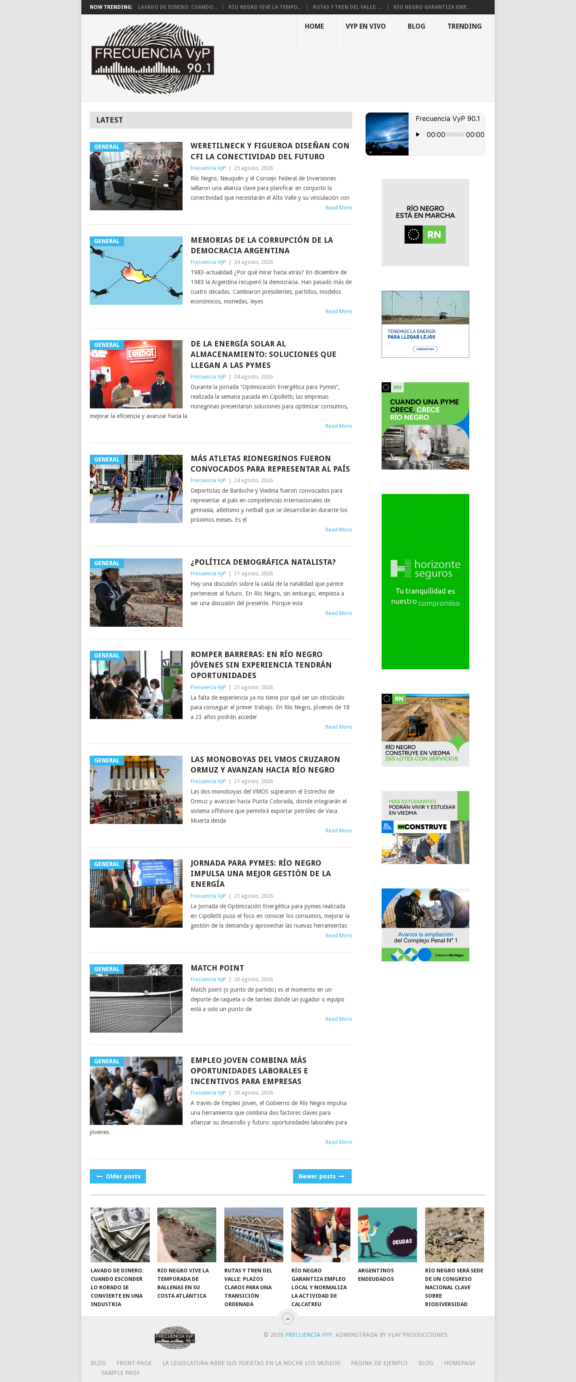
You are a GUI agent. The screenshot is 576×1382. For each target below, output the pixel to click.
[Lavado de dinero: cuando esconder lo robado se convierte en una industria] (120, 1235)
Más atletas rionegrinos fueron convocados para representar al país (270, 463)
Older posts (122, 1176)
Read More (339, 207)
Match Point (217, 967)
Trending (464, 26)
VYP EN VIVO (366, 26)
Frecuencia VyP (208, 168)
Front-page (134, 1363)
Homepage (460, 1363)
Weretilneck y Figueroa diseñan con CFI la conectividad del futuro (270, 151)
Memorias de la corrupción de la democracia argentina (262, 245)
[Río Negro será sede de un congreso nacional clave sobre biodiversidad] (454, 1235)
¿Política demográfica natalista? (263, 562)
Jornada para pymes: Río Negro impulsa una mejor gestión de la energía (261, 873)
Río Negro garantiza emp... (431, 7)
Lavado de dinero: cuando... (177, 7)
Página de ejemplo (379, 1363)
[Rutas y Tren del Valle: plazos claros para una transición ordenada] (253, 1235)
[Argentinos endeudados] (387, 1235)
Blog (416, 26)
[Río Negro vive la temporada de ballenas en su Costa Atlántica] (186, 1235)
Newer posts (318, 1176)
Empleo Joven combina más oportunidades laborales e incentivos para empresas (249, 1071)
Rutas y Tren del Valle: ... (347, 7)
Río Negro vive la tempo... (265, 7)
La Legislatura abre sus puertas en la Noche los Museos (251, 1363)
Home (314, 26)
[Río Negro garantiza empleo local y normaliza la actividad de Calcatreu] (320, 1235)
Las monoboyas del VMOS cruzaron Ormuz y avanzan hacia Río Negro (265, 764)
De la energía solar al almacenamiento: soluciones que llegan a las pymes (263, 354)
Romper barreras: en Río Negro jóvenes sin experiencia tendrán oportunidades (261, 665)
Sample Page (120, 1372)
